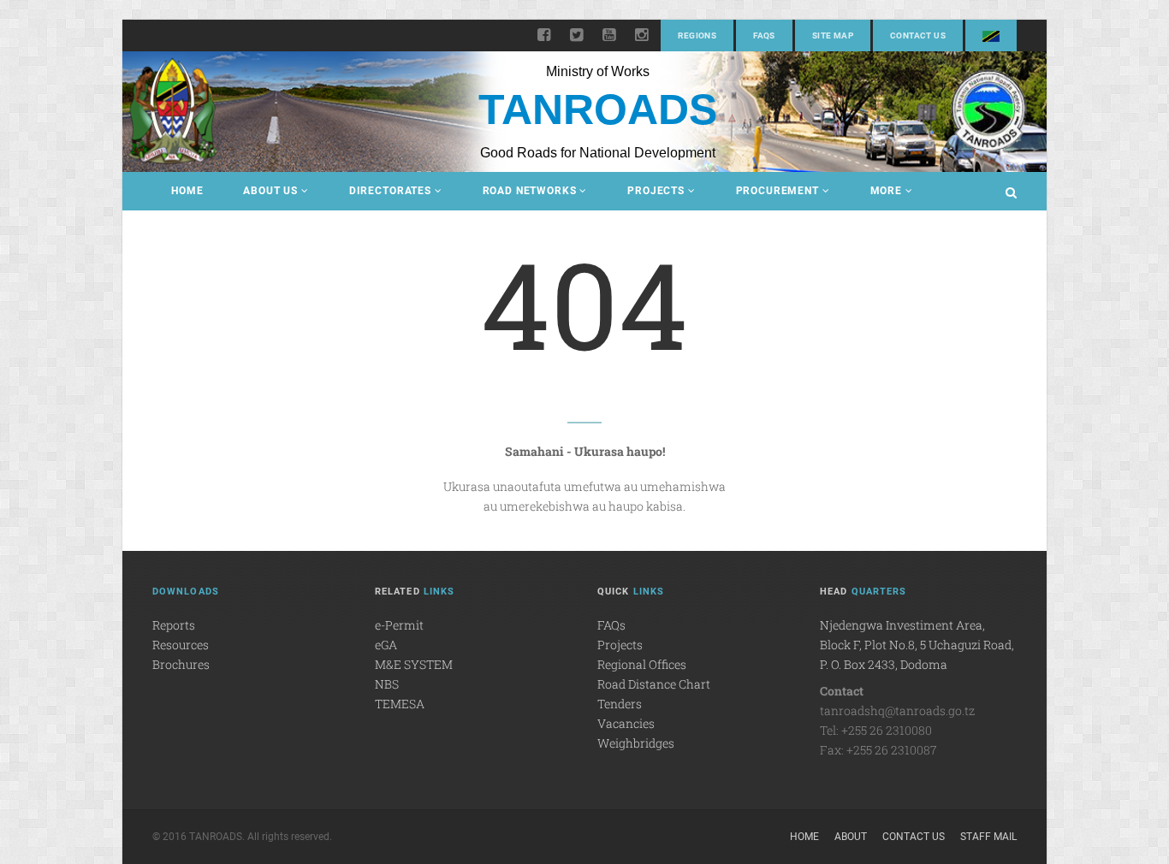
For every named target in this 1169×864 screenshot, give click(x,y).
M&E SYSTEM (414, 664)
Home (187, 191)
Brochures (181, 664)
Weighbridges (635, 743)
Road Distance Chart (653, 684)
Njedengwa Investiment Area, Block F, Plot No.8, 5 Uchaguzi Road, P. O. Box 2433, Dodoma (917, 644)
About (850, 837)
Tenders (619, 703)
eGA (386, 644)
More (886, 191)
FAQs (764, 35)
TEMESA (399, 703)
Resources (180, 644)
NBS (387, 684)
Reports (173, 625)
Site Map (832, 35)
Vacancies (626, 723)
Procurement (777, 191)
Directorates (390, 191)
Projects (656, 191)
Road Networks (530, 191)
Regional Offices (641, 664)
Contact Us (918, 35)
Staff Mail (988, 837)
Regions (697, 35)
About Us (270, 191)
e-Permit (399, 625)
